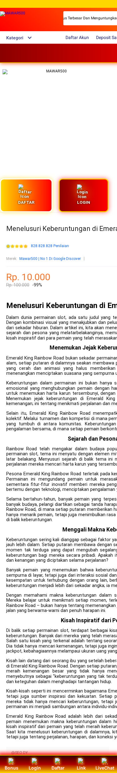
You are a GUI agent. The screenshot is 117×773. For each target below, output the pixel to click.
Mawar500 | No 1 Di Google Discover (50, 259)
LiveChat (104, 768)
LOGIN (83, 202)
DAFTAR (26, 202)
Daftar (58, 768)
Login (35, 768)
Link (81, 768)
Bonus (11, 768)
